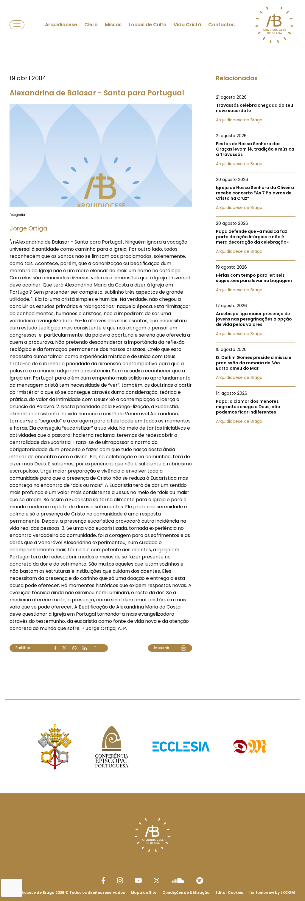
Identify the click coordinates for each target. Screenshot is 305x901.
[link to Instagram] (120, 880)
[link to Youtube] (138, 880)
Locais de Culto (147, 24)
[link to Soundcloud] (178, 880)
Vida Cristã (187, 24)
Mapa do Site (143, 892)
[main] (152, 338)
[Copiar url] (95, 648)
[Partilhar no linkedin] (85, 648)
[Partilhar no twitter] (64, 648)
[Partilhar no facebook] (55, 648)
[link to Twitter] (157, 880)
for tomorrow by (272, 892)
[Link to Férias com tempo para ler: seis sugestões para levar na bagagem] (255, 278)
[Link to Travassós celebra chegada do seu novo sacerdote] (255, 108)
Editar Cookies (229, 892)
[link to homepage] (274, 25)
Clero (91, 24)
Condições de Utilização (185, 892)
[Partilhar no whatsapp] (74, 648)
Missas (113, 24)
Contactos (221, 24)
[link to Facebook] (103, 880)
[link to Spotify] (199, 880)
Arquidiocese (61, 24)
